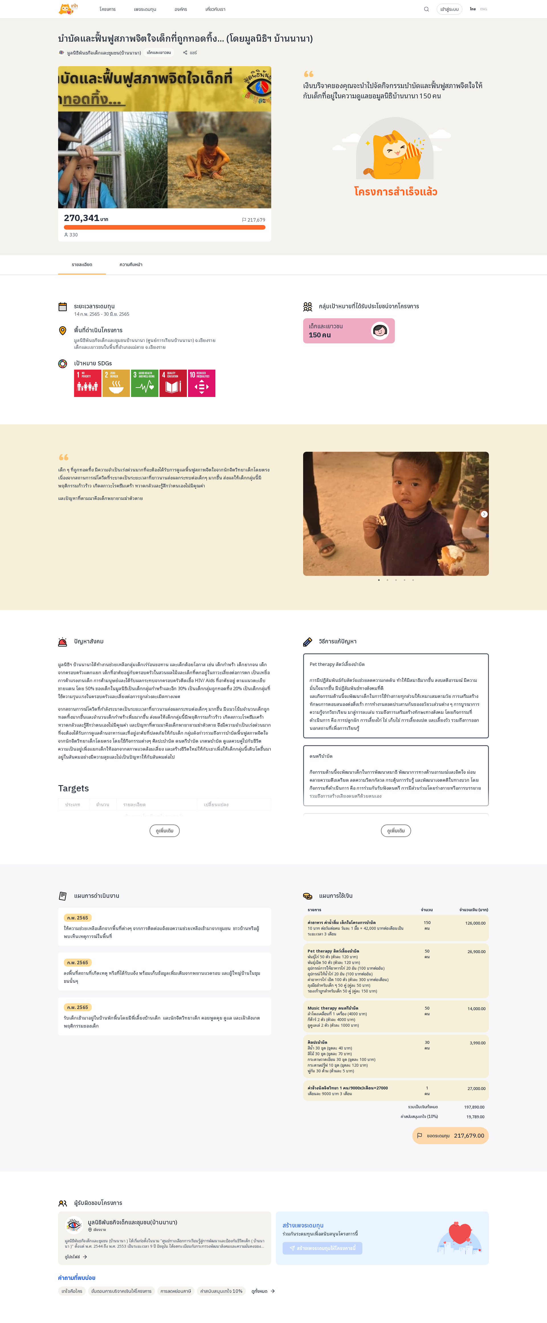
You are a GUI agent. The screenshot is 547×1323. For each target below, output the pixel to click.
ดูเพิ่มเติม (165, 831)
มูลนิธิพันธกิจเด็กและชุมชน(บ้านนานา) (104, 52)
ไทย (473, 9)
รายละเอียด (82, 264)
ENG (483, 9)
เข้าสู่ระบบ (449, 9)
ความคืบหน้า (131, 264)
